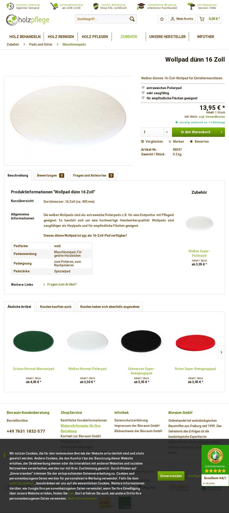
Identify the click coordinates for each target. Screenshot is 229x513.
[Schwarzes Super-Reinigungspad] (141, 340)
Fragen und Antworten (92, 175)
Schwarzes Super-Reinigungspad (141, 371)
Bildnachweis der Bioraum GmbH (138, 431)
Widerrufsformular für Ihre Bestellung (80, 428)
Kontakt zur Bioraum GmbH (81, 436)
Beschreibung (18, 175)
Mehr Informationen (82, 498)
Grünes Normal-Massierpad (33, 369)
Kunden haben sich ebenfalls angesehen (110, 307)
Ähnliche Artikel (19, 307)
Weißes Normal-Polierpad (87, 369)
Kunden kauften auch (55, 307)
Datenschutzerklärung (131, 420)
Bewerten (201, 141)
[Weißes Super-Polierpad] (199, 223)
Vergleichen (154, 141)
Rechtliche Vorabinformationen (84, 420)
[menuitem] (210, 6)
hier (71, 493)
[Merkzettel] (161, 19)
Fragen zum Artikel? (62, 284)
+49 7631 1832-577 (26, 431)
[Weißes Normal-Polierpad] (87, 340)
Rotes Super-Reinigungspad (195, 369)
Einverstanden (171, 476)
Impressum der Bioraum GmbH (136, 426)
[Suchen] (132, 19)
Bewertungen (50, 175)
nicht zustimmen (21, 483)
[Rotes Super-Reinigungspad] (195, 340)
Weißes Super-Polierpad (199, 253)
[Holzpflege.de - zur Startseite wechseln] (27, 20)
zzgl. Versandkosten (212, 116)
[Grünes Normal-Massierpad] (33, 340)
